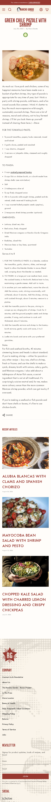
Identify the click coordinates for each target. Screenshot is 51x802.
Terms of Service (9, 729)
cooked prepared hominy (21, 172)
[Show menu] (4, 9)
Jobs (4, 735)
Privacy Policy (8, 724)
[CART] (47, 9)
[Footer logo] (9, 655)
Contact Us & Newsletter (12, 677)
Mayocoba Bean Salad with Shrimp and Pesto (21, 540)
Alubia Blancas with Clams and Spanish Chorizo (24, 481)
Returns (5, 719)
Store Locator (8, 698)
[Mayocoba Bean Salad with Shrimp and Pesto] (25, 512)
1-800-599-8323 (34, 2)
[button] (10, 9)
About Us (6, 682)
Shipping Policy (8, 714)
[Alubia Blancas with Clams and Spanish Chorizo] (25, 453)
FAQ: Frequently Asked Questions (16, 708)
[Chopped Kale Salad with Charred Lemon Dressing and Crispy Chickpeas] (25, 571)
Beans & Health (8, 703)
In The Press (7, 693)
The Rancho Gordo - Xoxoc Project (16, 687)
